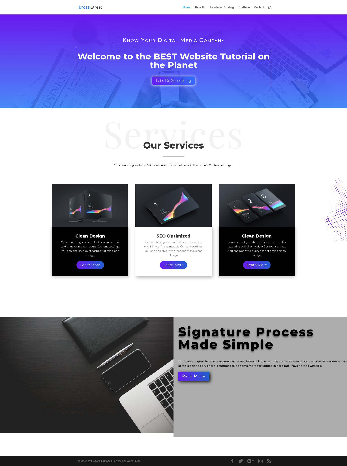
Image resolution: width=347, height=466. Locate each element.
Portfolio (244, 7)
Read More (193, 376)
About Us (200, 7)
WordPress (134, 460)
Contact (259, 7)
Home (186, 7)
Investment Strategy (222, 7)
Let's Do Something (173, 80)
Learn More (90, 265)
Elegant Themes (101, 460)
